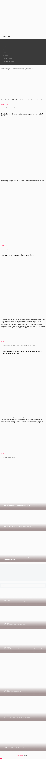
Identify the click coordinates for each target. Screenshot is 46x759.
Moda (15, 108)
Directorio (5, 55)
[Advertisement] (23, 21)
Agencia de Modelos (7, 58)
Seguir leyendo (4, 104)
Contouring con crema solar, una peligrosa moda (17, 69)
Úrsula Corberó (31, 345)
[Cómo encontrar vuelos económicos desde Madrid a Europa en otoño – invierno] (22, 605)
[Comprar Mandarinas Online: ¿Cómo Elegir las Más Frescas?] (22, 720)
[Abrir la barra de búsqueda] (44, 32)
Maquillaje (18, 345)
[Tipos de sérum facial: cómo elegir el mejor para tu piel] (23, 509)
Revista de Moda (27, 755)
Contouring (5, 108)
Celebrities (5, 40)
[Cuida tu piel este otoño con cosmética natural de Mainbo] (23, 530)
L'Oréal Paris (11, 249)
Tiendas (5, 43)
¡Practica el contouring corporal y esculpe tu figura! (17, 255)
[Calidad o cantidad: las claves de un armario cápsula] (17, 628)
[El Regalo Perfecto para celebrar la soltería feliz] (22, 750)
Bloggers (5, 52)
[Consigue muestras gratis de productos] (17, 695)
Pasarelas (5, 49)
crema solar (10, 108)
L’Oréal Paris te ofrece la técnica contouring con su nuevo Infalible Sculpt (22, 115)
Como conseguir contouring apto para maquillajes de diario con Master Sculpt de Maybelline (21, 352)
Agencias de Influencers (8, 61)
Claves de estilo (6, 345)
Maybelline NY (24, 345)
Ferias (4, 46)
